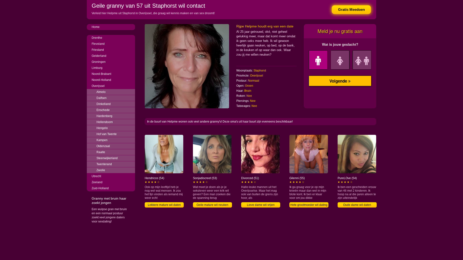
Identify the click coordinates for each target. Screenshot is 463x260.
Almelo (101, 92)
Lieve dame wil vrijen (261, 205)
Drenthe (97, 37)
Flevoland (98, 44)
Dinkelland (103, 104)
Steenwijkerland (107, 158)
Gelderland (99, 56)
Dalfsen (101, 98)
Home (96, 27)
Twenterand (104, 164)
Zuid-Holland (100, 188)
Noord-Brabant (101, 74)
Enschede (103, 110)
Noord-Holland (101, 80)
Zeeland (97, 182)
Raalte (100, 152)
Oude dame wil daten (357, 205)
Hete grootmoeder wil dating (308, 205)
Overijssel (98, 86)
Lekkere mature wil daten (164, 205)
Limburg (97, 68)
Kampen (102, 140)
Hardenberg (104, 116)
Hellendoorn (104, 122)
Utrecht (96, 176)
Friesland (98, 50)
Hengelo (102, 128)
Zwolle (100, 170)
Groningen (99, 62)
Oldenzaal (103, 146)
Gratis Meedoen (351, 9)
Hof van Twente (106, 134)
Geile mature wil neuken (212, 205)
